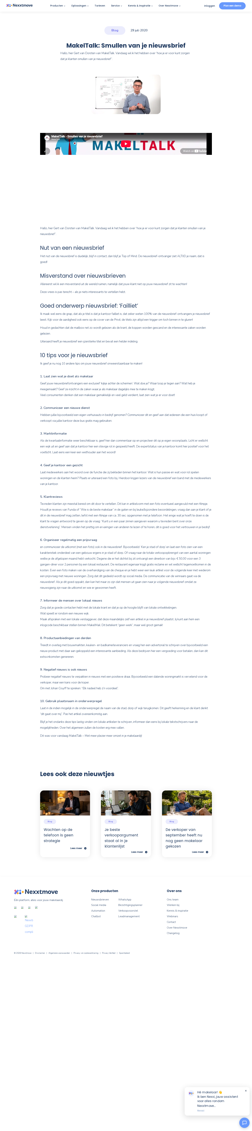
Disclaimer (40, 953)
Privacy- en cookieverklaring (86, 953)
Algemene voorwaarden (59, 953)
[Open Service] (121, 6)
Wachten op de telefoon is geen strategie (58, 835)
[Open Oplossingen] (88, 6)
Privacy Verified (108, 953)
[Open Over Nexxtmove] (180, 6)
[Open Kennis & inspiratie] (152, 6)
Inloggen (209, 6)
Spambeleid (124, 953)
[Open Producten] (64, 6)
